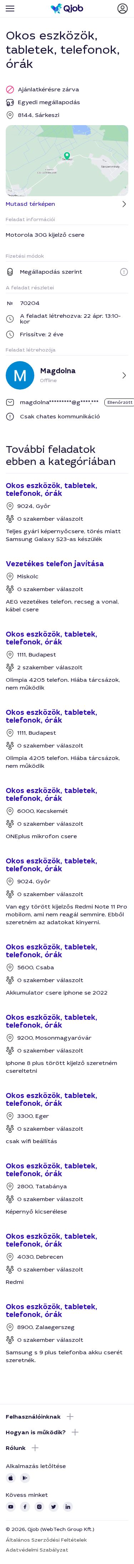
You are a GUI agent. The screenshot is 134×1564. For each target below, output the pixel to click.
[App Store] (11, 1478)
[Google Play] (25, 1478)
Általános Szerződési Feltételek (46, 1540)
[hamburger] (10, 8)
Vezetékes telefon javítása (55, 564)
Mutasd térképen (30, 204)
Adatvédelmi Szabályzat (37, 1550)
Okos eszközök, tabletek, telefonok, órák (51, 490)
